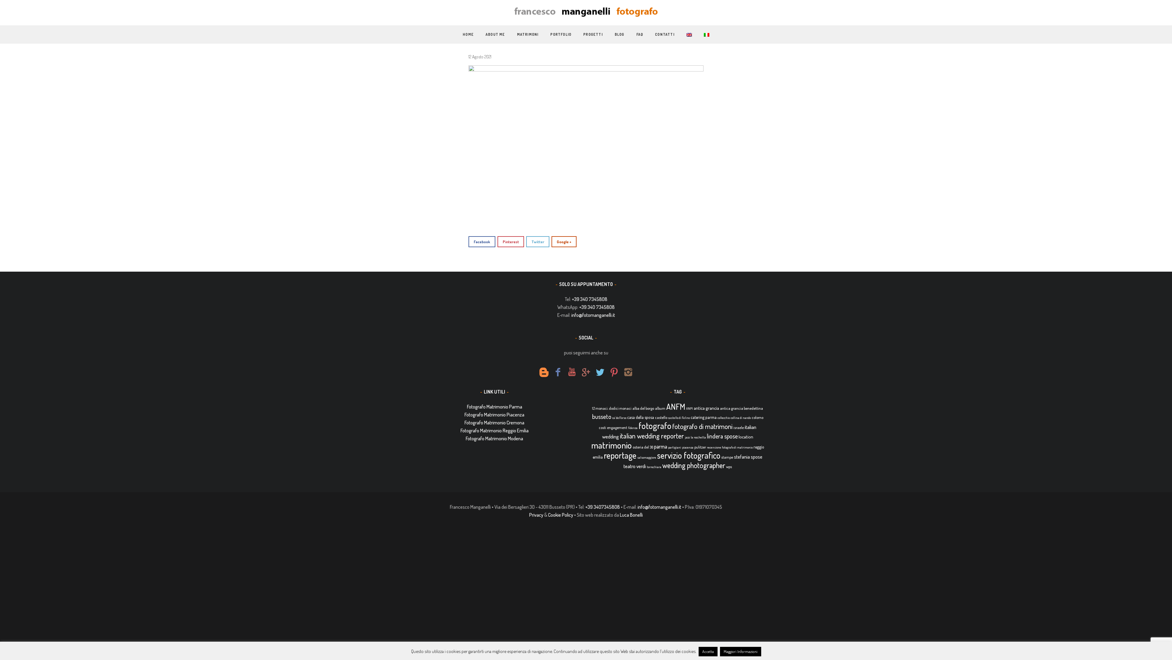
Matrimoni (528, 34)
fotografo (654, 425)
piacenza (687, 447)
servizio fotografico (688, 455)
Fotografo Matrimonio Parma (494, 407)
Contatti (665, 34)
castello (661, 417)
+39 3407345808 (602, 507)
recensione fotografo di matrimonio (730, 447)
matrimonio (611, 445)
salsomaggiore (646, 457)
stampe (727, 457)
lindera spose (722, 436)
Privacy (536, 515)
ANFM (675, 407)
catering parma (704, 417)
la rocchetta (698, 437)
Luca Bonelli (631, 515)
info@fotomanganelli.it (593, 315)
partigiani (674, 447)
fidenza (633, 428)
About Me (495, 34)
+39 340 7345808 (589, 299)
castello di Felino (679, 418)
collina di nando (741, 418)
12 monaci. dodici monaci (611, 408)
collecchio (724, 418)
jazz (687, 437)
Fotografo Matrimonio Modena (494, 438)
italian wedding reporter (652, 435)
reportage (620, 455)
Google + (564, 241)
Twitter (537, 241)
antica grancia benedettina (741, 408)
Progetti (593, 34)
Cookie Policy (560, 515)
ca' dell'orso (619, 418)
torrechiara (654, 467)
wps (729, 466)
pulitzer (700, 447)
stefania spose (748, 457)
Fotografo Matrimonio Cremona (494, 423)
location (746, 437)
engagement (617, 427)
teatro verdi (635, 466)
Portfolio (560, 34)
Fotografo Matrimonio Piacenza (494, 415)
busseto (601, 416)
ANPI (689, 408)
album (660, 408)
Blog (619, 34)
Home (468, 34)
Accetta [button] (708, 651)
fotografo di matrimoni (702, 426)
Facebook (482, 241)
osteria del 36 (643, 447)
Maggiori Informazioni (741, 651)
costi (602, 427)
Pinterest (511, 241)
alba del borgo (643, 408)
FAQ (639, 34)
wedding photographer (693, 465)
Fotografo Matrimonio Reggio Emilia (495, 430)
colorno (757, 417)
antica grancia (706, 408)
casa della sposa (640, 417)
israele (738, 427)
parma (660, 446)
